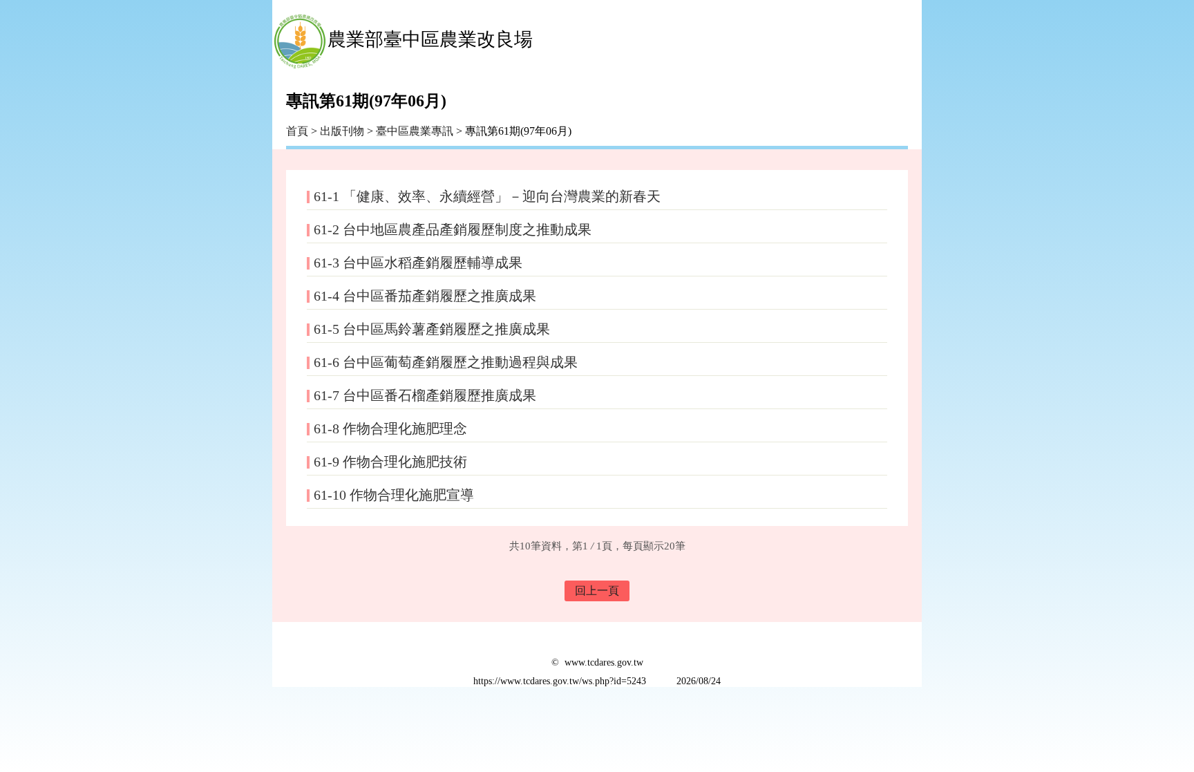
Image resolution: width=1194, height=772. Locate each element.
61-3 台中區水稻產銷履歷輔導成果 (418, 262)
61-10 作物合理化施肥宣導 (394, 494)
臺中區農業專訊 (416, 131)
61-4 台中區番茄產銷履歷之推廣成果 (425, 295)
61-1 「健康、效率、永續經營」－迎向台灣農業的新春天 (487, 196)
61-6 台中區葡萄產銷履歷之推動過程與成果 (446, 362)
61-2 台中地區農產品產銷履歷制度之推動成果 (452, 229)
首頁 (297, 131)
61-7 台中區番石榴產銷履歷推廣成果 (425, 395)
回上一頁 (597, 590)
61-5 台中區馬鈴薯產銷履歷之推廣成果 (432, 329)
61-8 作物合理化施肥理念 (390, 428)
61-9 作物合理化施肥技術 (390, 461)
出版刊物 (342, 131)
